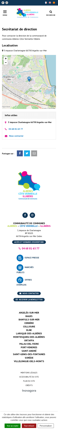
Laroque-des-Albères (29, 333)
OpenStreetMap (51, 108)
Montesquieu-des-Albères (29, 336)
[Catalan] (54, 3)
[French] (46, 3)
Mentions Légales (29, 372)
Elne (29, 330)
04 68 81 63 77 (16, 129)
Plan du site (29, 381)
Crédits (29, 385)
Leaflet (44, 108)
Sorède (29, 357)
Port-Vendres (29, 347)
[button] (29, 79)
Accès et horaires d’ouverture (29, 242)
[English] (50, 3)
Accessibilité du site (29, 377)
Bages (29, 316)
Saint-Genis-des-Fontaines (29, 354)
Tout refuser (29, 426)
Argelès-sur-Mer (29, 312)
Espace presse (32, 257)
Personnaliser (46, 426)
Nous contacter (16, 136)
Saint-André (29, 350)
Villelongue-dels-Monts (29, 361)
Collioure (29, 326)
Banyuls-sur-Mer (29, 319)
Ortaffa (29, 340)
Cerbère (29, 323)
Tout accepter (12, 426)
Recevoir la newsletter (30, 299)
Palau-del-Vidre (29, 343)
